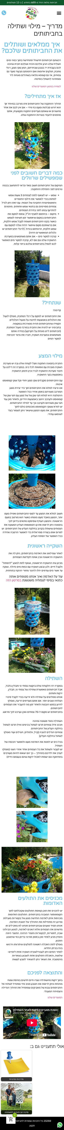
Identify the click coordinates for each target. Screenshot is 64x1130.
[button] (58, 13)
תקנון (32, 1125)
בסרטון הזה (13, 580)
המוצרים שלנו (55, 997)
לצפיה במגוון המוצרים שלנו (46, 86)
